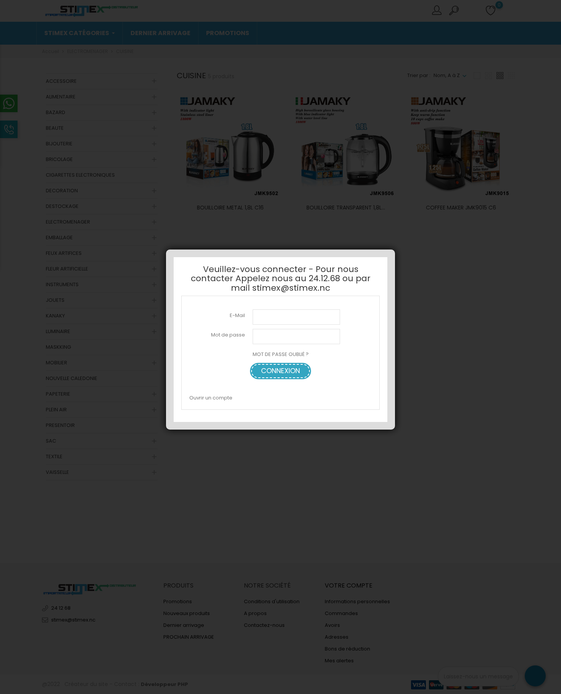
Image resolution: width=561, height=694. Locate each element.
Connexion (280, 370)
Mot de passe (228, 334)
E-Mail (237, 315)
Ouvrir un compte (210, 397)
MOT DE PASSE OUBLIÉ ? (281, 354)
